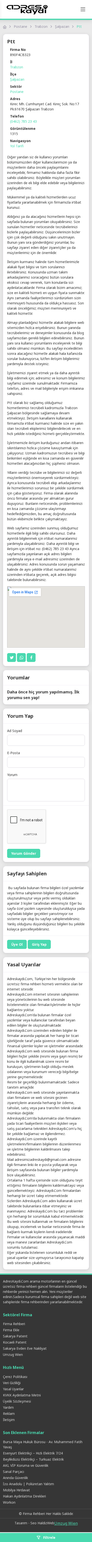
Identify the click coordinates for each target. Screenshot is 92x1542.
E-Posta (13, 752)
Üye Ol (17, 944)
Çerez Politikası (15, 1376)
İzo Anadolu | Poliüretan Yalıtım (28, 1484)
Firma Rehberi (14, 1323)
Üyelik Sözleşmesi (17, 1401)
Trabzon (41, 26)
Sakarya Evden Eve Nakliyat (25, 1348)
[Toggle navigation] (83, 9)
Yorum (12, 774)
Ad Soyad (14, 730)
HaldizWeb (46, 1523)
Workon (9, 1502)
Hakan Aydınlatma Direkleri (24, 1496)
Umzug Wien (13, 1354)
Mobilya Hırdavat (16, 1490)
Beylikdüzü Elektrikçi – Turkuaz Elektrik (33, 1459)
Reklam (9, 1413)
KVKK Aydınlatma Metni (22, 1395)
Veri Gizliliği (12, 1382)
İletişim (9, 1419)
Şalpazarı (62, 26)
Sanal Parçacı (13, 1471)
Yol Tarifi (17, 146)
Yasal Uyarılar (13, 1389)
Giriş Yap (39, 944)
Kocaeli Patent (14, 1342)
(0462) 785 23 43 (23, 121)
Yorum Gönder (23, 853)
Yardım (8, 1407)
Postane (20, 26)
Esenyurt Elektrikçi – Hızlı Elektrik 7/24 (33, 1453)
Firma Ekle (11, 1330)
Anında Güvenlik (15, 1477)
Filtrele (48, 1537)
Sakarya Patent (15, 1336)
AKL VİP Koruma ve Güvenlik (25, 1465)
